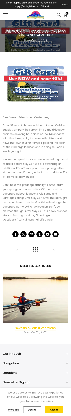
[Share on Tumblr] (39, 234)
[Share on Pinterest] (31, 234)
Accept (54, 409)
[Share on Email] (55, 234)
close (65, 4)
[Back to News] (35, 250)
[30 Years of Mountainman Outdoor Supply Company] (17, 250)
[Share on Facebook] (15, 234)
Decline (32, 409)
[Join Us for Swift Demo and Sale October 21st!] (54, 250)
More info (13, 409)
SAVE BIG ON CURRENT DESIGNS (35, 328)
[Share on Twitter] (23, 234)
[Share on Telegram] (47, 234)
